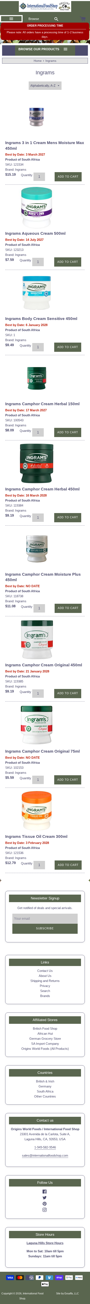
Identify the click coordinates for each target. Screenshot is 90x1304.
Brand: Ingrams (15, 169)
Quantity (26, 175)
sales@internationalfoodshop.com (45, 1155)
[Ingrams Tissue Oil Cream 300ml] (36, 811)
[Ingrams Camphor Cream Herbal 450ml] (36, 463)
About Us (45, 976)
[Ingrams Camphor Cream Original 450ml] (36, 639)
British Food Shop (45, 1028)
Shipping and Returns (45, 981)
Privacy (45, 986)
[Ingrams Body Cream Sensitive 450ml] (36, 293)
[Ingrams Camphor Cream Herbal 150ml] (36, 378)
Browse (33, 19)
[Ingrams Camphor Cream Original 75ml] (36, 725)
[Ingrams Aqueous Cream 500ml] (36, 208)
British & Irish (45, 1081)
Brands (45, 996)
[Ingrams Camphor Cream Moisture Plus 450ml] (36, 549)
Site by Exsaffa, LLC (67, 1293)
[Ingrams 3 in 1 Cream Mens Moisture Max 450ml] (36, 117)
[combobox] (56, 19)
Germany (45, 1086)
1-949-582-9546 (45, 1147)
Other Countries (45, 1096)
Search (45, 991)
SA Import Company (45, 1043)
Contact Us (45, 971)
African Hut (45, 1033)
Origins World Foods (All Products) (45, 1048)
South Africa (45, 1091)
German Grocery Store (45, 1038)
